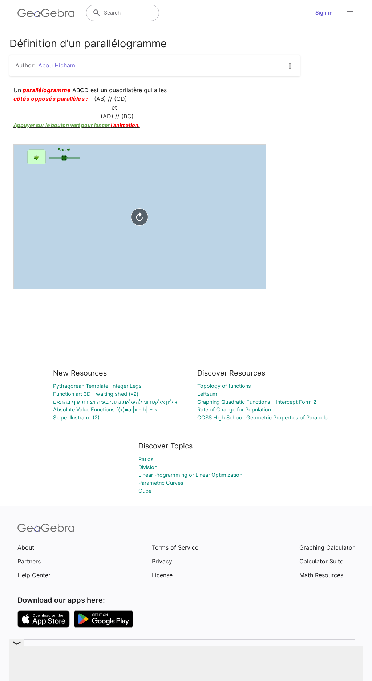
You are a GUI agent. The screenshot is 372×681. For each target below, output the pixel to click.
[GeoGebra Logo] (45, 13)
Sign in (324, 12)
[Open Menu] (350, 13)
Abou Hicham (56, 65)
